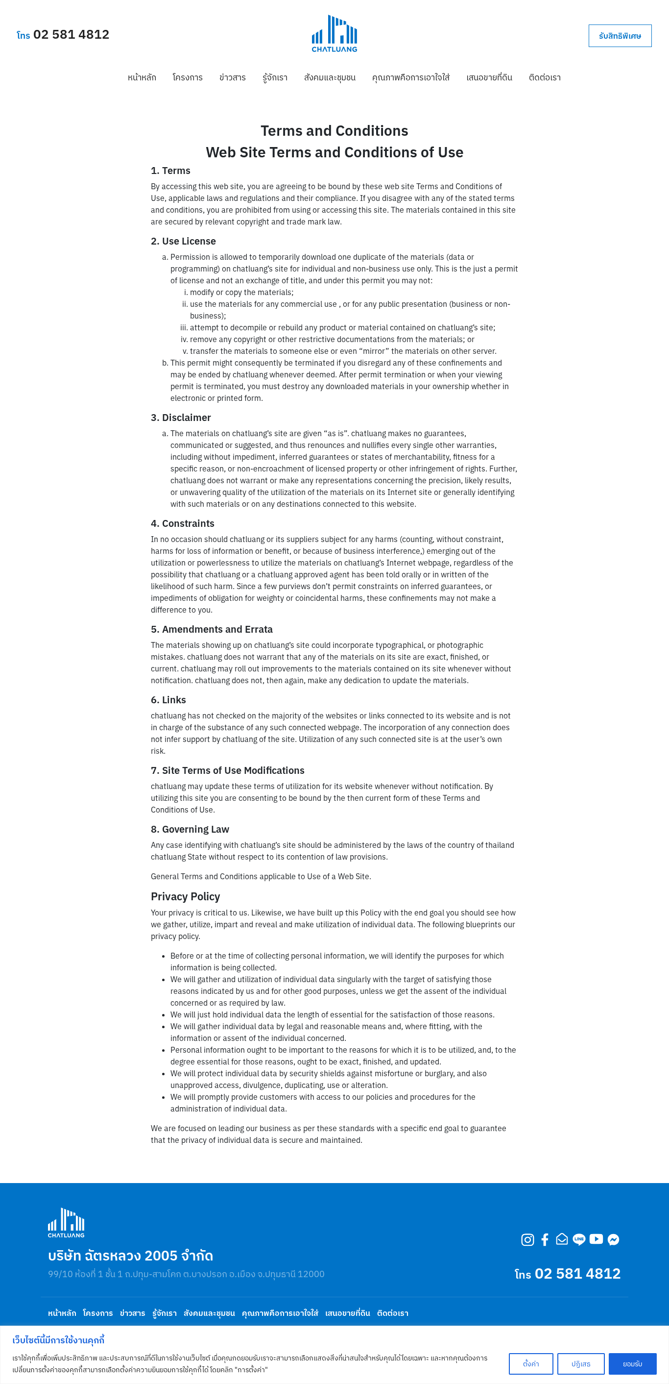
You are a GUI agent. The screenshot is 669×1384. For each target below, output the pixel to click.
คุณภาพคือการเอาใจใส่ (411, 77)
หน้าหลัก (142, 77)
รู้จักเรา (275, 77)
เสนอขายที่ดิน (489, 77)
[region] (334, 1355)
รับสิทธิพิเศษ (620, 36)
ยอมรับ (633, 1363)
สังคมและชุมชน (330, 77)
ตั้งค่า (531, 1363)
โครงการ (188, 77)
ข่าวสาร (232, 77)
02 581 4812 (71, 33)
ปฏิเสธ (581, 1363)
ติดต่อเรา (545, 77)
